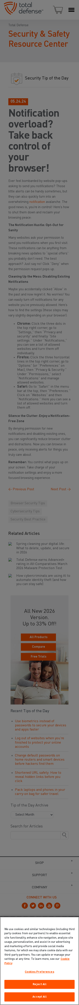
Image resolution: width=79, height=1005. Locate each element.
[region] (39, 961)
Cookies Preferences (39, 971)
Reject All (39, 984)
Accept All (39, 996)
